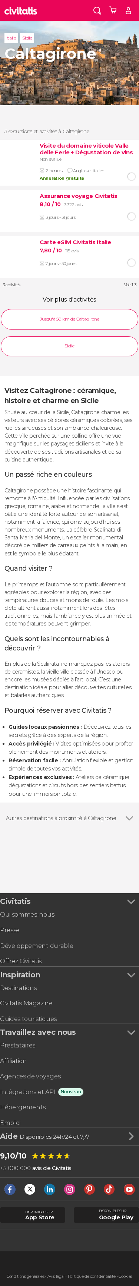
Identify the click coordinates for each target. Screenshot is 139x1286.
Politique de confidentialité (92, 1276)
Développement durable (36, 945)
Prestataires (17, 1045)
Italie (11, 38)
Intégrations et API (27, 1092)
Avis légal (55, 1276)
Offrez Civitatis (21, 961)
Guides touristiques (28, 1018)
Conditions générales (25, 1276)
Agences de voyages (30, 1076)
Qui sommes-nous (27, 914)
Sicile (27, 38)
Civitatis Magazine (26, 1003)
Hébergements (23, 1107)
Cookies (125, 1276)
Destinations (18, 988)
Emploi (10, 1122)
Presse (10, 930)
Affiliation (13, 1061)
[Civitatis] (21, 10)
